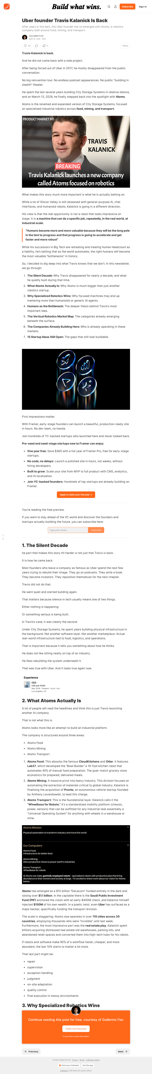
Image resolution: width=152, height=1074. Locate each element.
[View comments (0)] (36, 46)
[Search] (109, 7)
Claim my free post (76, 1028)
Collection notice (93, 1060)
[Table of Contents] (3, 537)
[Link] (17, 545)
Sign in (143, 6)
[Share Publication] (115, 7)
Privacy (75, 1060)
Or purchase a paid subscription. (76, 1036)
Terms (82, 1060)
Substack (64, 1070)
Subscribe (127, 6)
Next (121, 1051)
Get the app (88, 1065)
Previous (33, 1051)
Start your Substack (70, 1065)
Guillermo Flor (36, 36)
